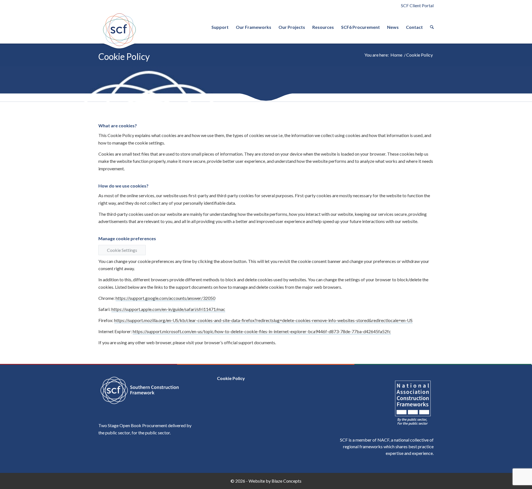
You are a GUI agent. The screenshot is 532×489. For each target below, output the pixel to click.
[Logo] (119, 29)
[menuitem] (220, 27)
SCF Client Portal (417, 5)
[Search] (430, 27)
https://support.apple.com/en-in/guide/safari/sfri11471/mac (168, 309)
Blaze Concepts (286, 480)
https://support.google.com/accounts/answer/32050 (165, 298)
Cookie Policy (124, 56)
